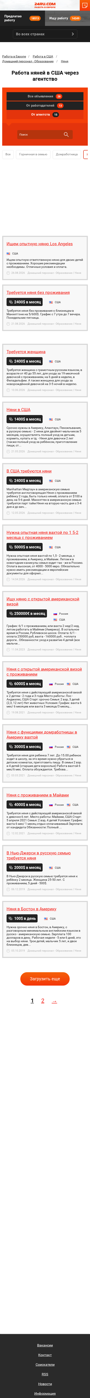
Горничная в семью (33, 154)
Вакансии (45, 1345)
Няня (64, 61)
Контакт (45, 1355)
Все (7, 154)
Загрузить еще (45, 978)
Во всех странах (30, 34)
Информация (45, 1393)
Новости (45, 1384)
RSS (45, 1374)
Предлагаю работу (21, 18)
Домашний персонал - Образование (28, 61)
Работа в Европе (14, 56)
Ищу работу (64, 18)
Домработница (67, 154)
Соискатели (45, 1364)
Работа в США (43, 56)
